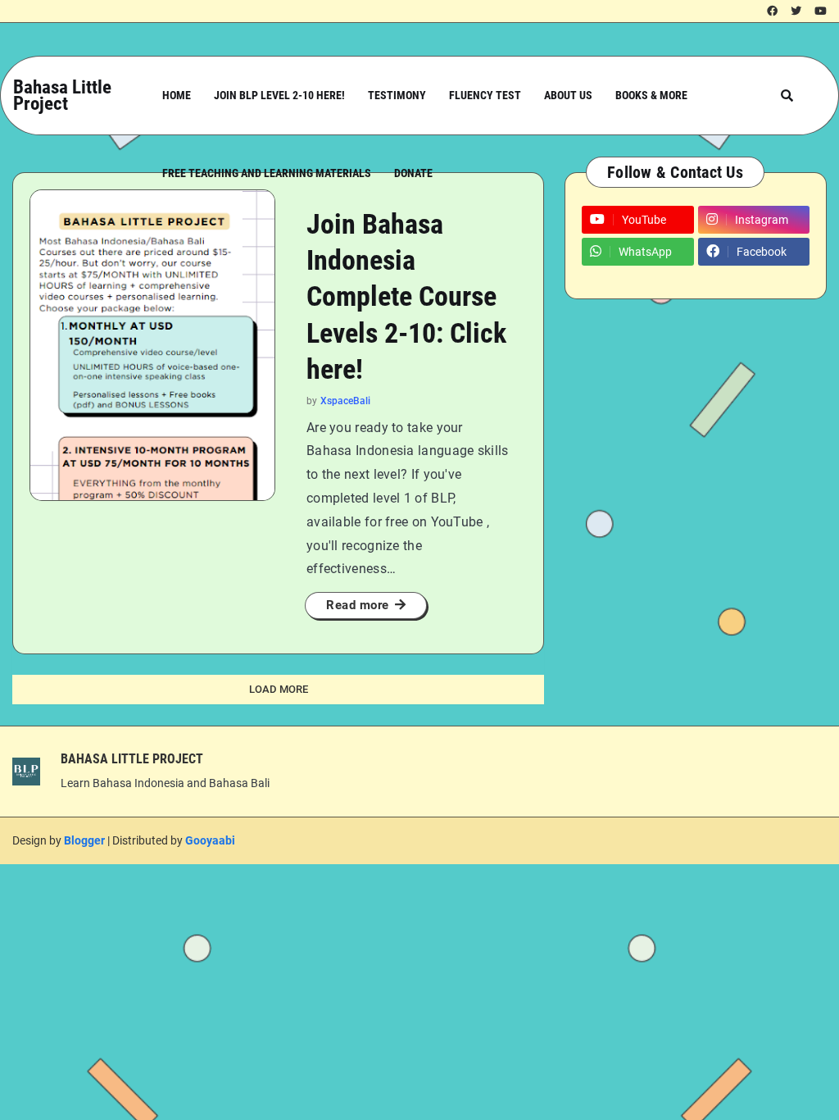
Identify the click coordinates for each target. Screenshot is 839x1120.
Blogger (84, 840)
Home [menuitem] (176, 95)
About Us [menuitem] (568, 95)
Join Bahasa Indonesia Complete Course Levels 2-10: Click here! (406, 296)
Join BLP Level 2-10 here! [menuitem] (279, 95)
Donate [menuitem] (413, 173)
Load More (278, 689)
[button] (787, 95)
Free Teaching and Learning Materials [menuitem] (266, 173)
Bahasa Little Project (62, 95)
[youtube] (820, 11)
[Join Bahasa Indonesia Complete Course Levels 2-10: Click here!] (152, 345)
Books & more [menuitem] (651, 95)
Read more (357, 605)
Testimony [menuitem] (397, 95)
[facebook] (772, 11)
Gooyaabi (210, 840)
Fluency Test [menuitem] (485, 95)
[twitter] (796, 11)
